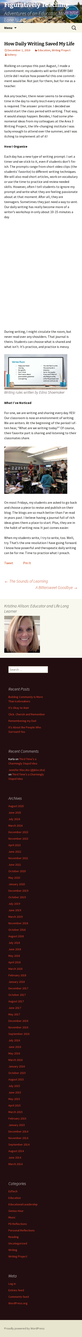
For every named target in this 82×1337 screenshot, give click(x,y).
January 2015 (16, 1125)
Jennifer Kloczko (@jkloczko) (26, 770)
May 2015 (14, 1099)
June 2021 (14, 864)
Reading (13, 1237)
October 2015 (17, 1073)
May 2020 (14, 878)
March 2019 (15, 917)
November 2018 (18, 923)
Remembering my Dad (22, 721)
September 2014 (18, 1144)
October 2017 (17, 995)
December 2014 (18, 1131)
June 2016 (14, 1047)
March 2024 (15, 825)
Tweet (8, 563)
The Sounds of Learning (26, 581)
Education (44, 50)
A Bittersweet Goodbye (57, 587)
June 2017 (14, 1008)
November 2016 (18, 1027)
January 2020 (16, 884)
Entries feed (16, 1290)
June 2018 (14, 949)
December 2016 (18, 1021)
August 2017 (16, 1001)
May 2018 (14, 956)
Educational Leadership (23, 1204)
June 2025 (14, 812)
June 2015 (14, 1092)
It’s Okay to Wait (18, 708)
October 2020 (17, 871)
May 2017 (14, 1014)
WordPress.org (18, 1303)
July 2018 (14, 943)
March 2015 (15, 1112)
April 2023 (14, 845)
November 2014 (18, 1138)
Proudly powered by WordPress (24, 1328)
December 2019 (18, 891)
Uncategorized (17, 1243)
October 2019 (17, 897)
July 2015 (14, 1086)
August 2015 (16, 1079)
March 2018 (15, 969)
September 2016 (18, 1034)
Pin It (27, 563)
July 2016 (14, 1040)
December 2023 (18, 832)
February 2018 (17, 975)
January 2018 (16, 982)
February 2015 (17, 1118)
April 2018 (14, 962)
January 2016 (16, 1066)
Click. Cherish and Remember (26, 714)
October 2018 (17, 930)
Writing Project (61, 50)
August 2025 (16, 806)
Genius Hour (16, 1211)
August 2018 (16, 936)
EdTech (12, 1191)
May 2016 (14, 1053)
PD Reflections (17, 1224)
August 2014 (16, 1151)
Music (12, 1217)
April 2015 (14, 1105)
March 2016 (15, 1060)
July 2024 (14, 819)
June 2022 (14, 851)
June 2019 (14, 910)
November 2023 (18, 838)
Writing (12, 1250)
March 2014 (15, 1164)
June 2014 (14, 1157)
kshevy (12, 54)
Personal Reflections (21, 1230)
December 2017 (18, 988)
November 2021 (18, 858)
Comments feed (18, 1297)
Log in (12, 1284)
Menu (8, 28)
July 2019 (14, 904)
